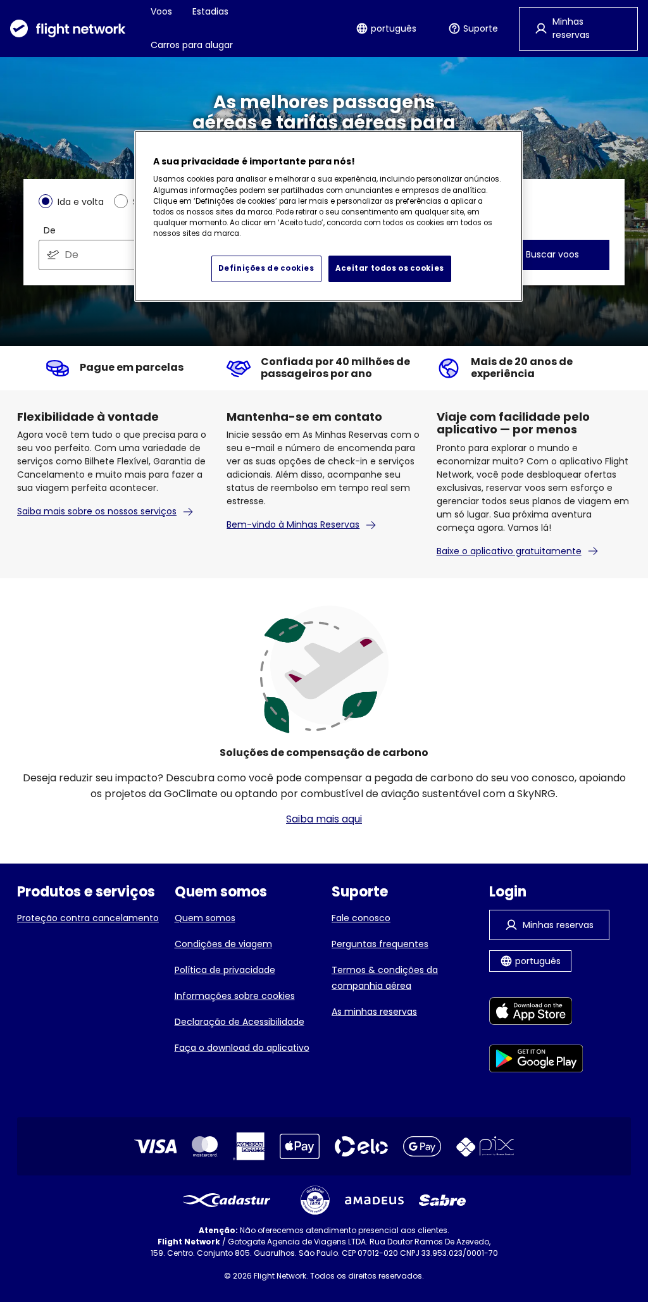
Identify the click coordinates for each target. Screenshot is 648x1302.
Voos (161, 11)
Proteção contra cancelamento (88, 918)
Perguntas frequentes (380, 944)
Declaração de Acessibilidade (239, 1021)
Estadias (210, 11)
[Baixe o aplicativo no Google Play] (536, 1061)
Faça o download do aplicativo (242, 1047)
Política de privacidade (225, 970)
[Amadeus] (374, 1200)
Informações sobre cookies (235, 995)
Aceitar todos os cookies (389, 268)
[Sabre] (442, 1200)
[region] (328, 216)
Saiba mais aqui (324, 819)
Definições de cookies (266, 268)
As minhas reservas (374, 1011)
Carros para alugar (192, 45)
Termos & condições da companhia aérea (385, 978)
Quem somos (205, 918)
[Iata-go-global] (315, 1200)
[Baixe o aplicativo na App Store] (536, 1013)
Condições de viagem (223, 944)
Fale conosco (361, 918)
